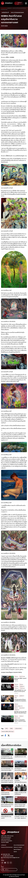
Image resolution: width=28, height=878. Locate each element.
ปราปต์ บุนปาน (22, 688)
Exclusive (16, 684)
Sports (15, 851)
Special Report (22, 708)
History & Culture (18, 847)
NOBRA (11, 728)
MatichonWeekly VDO (18, 706)
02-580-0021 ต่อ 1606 (8, 856)
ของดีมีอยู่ (16, 686)
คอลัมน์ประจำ (5, 12)
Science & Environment (7, 847)
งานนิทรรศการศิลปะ (18, 728)
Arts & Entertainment (17, 12)
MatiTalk (16, 708)
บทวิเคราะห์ (16, 688)
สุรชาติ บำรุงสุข (22, 676)
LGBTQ (6, 728)
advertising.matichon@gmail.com (11, 857)
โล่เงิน (16, 697)
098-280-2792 (6, 854)
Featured (16, 676)
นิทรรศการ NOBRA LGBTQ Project (8, 731)
